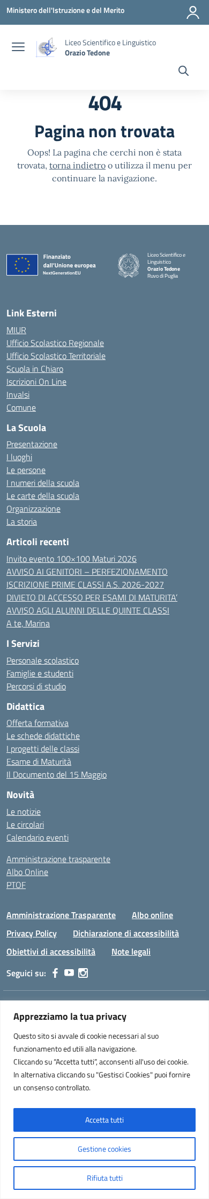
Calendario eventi (37, 837)
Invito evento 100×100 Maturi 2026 (71, 558)
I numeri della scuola (42, 482)
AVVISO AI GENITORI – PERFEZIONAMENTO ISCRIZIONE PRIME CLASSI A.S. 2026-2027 (87, 578)
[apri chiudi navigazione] (18, 47)
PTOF (16, 884)
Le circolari (25, 824)
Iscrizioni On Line (36, 381)
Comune (21, 407)
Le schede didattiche (43, 735)
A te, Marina (28, 623)
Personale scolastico (42, 660)
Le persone (26, 469)
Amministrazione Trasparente (61, 914)
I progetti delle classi (42, 748)
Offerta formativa (37, 722)
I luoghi (19, 456)
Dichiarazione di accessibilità (126, 933)
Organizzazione (33, 508)
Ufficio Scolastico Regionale (55, 342)
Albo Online (27, 871)
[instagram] (83, 973)
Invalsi (17, 394)
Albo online (152, 914)
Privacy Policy (31, 933)
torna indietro (77, 165)
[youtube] (69, 973)
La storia (21, 521)
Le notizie (23, 811)
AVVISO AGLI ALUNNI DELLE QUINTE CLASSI (87, 610)
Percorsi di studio (36, 686)
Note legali (131, 951)
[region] (104, 1099)
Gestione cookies (104, 1148)
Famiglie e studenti (39, 673)
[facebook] (55, 973)
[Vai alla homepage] (46, 48)
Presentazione (31, 444)
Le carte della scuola (42, 495)
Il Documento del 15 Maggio (56, 774)
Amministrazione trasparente (58, 858)
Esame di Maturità (38, 761)
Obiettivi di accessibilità (50, 951)
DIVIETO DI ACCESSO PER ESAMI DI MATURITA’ (91, 597)
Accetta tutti (104, 1119)
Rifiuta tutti (105, 1177)
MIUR (16, 329)
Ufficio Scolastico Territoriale (56, 355)
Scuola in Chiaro (34, 368)
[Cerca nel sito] (183, 72)
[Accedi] (193, 12)
